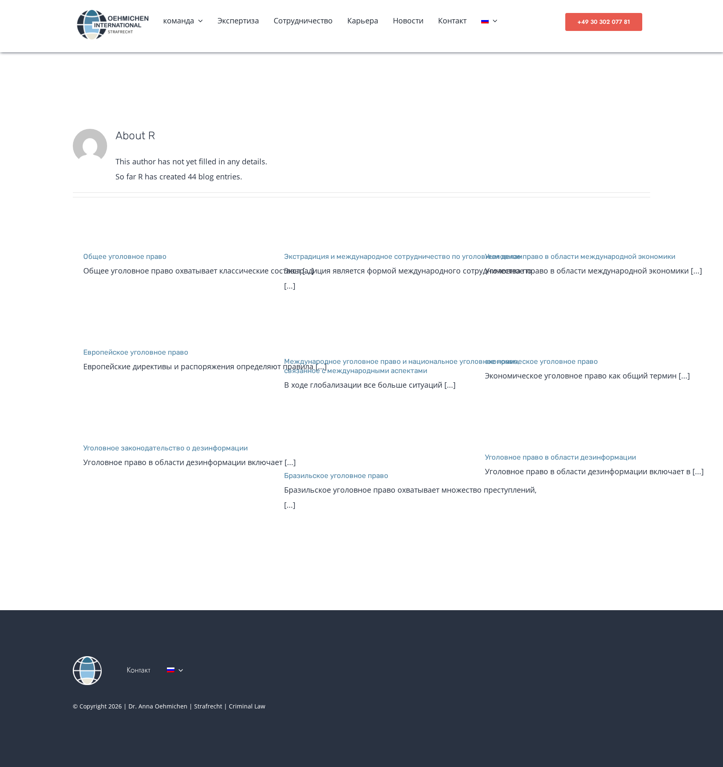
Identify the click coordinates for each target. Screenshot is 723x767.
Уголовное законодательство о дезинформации (165, 448)
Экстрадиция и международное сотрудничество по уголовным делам (403, 256)
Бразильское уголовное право (336, 475)
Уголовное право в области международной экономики (580, 256)
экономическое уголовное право (541, 361)
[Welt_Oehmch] (87, 660)
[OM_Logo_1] (112, 12)
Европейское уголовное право (135, 352)
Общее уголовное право (125, 256)
